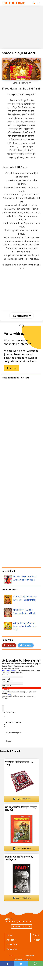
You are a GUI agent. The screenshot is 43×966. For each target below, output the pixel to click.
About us (11, 939)
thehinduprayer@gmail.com (18, 921)
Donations (12, 949)
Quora (35, 935)
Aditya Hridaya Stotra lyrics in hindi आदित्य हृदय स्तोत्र (24, 626)
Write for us (13, 944)
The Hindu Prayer (13, 2)
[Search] (33, 3)
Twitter (36, 939)
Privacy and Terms (18, 959)
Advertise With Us (21, 926)
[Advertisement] (21, 27)
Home (9, 935)
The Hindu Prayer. (18, 955)
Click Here (11, 368)
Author (28, 959)
